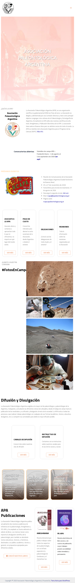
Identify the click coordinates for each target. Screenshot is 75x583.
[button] (3, 58)
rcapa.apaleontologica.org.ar (53, 201)
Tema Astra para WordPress (60, 580)
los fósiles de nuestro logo (37, 481)
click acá (65, 193)
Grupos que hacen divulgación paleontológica (64, 480)
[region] (37, 59)
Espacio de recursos (12, 477)
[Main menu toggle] (71, 8)
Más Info (40, 131)
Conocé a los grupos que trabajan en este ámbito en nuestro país (61, 492)
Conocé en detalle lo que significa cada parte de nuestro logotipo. (36, 492)
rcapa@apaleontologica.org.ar (58, 195)
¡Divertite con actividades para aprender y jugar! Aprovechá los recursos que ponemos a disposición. (11, 489)
